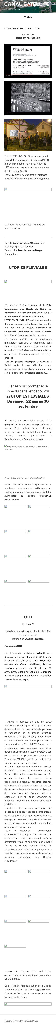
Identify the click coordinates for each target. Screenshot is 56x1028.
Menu (29, 17)
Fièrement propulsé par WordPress (21, 1021)
